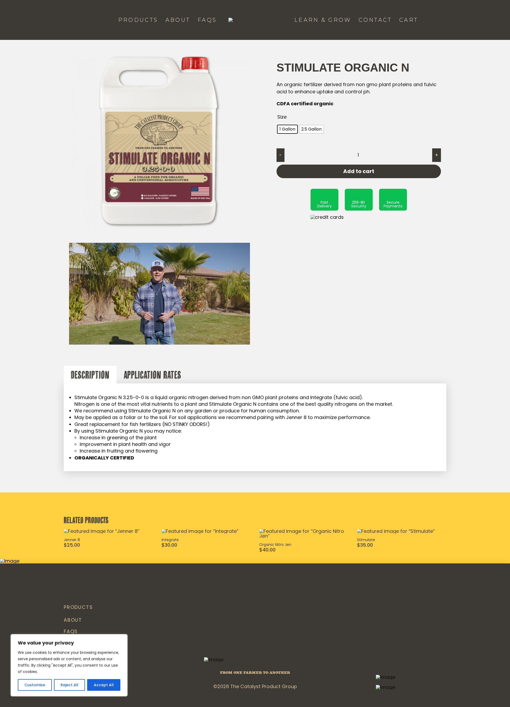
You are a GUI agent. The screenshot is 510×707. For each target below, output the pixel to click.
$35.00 (365, 545)
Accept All (104, 685)
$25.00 (72, 545)
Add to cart (358, 171)
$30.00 (169, 545)
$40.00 (267, 549)
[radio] (287, 129)
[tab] (90, 375)
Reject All (69, 685)
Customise (34, 685)
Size (282, 117)
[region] (69, 665)
